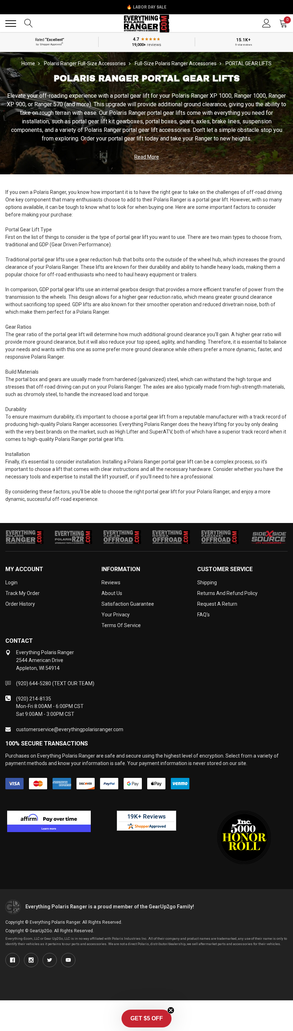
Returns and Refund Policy (227, 593)
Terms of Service (121, 625)
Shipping (207, 582)
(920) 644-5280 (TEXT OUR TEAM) (55, 683)
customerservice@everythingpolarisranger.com (69, 729)
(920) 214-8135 (33, 699)
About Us (111, 593)
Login (11, 582)
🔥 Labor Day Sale (146, 7)
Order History (20, 604)
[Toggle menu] (10, 23)
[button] (146, 1018)
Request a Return (217, 604)
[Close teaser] (170, 1010)
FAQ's (203, 614)
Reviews (110, 582)
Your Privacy (115, 614)
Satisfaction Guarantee (127, 604)
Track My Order (22, 593)
